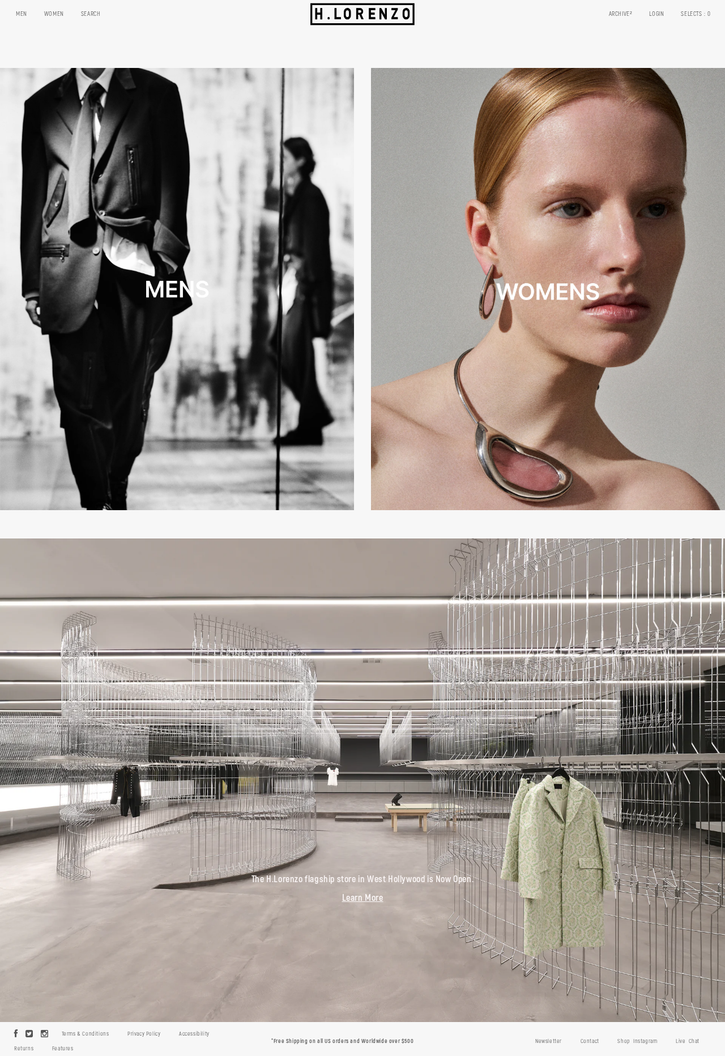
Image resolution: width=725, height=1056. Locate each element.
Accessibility (194, 1034)
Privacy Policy (143, 1034)
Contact (590, 1041)
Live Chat (688, 1041)
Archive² (621, 14)
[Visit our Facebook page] (16, 1034)
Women (54, 14)
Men (21, 14)
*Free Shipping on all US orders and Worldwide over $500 (342, 1041)
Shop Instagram (637, 1041)
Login (656, 14)
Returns (23, 1048)
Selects (696, 14)
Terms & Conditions (85, 1034)
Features (63, 1048)
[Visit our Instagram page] (45, 1034)
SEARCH (91, 14)
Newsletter (548, 1041)
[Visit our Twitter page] (29, 1034)
